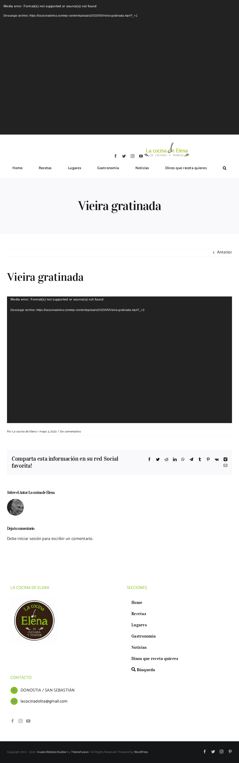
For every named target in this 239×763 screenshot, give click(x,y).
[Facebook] (13, 721)
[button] (225, 168)
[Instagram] (20, 721)
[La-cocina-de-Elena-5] (166, 142)
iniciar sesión (30, 538)
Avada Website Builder (52, 752)
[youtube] (141, 156)
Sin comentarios (70, 431)
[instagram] (132, 156)
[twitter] (124, 156)
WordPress (141, 752)
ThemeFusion (80, 752)
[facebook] (115, 156)
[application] (119, 67)
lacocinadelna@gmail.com (44, 701)
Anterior (224, 252)
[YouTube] (28, 721)
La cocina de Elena (24, 431)
